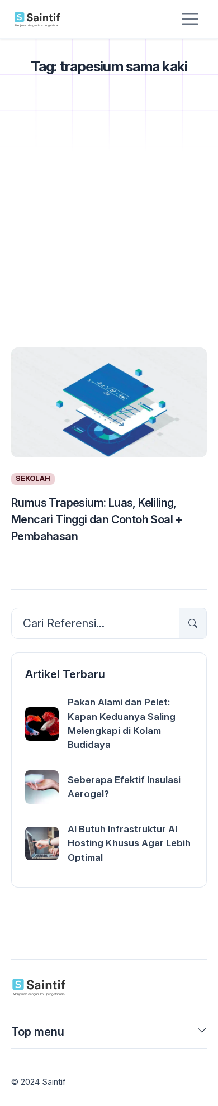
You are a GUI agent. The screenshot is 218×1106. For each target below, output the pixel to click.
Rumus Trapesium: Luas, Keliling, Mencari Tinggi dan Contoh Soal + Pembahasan (97, 519)
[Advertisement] (109, 225)
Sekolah (33, 478)
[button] (202, 1034)
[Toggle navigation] (190, 19)
